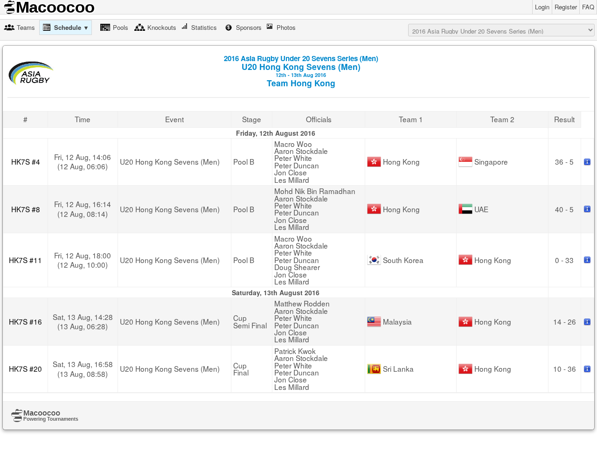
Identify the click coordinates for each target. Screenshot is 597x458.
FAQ (588, 6)
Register (566, 6)
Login (542, 6)
